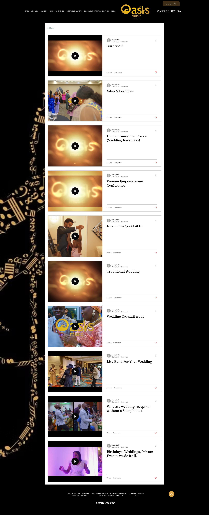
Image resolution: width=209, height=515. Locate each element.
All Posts (51, 28)
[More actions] (156, 40)
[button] (57, 11)
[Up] (171, 494)
